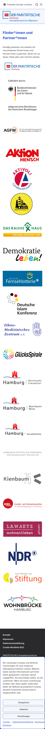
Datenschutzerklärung (22, 722)
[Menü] (41, 4)
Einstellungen (24, 716)
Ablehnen (24, 709)
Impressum (39, 722)
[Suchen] (37, 4)
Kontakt (6, 635)
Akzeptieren (23, 702)
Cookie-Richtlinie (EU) (13, 647)
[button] (17, 4)
